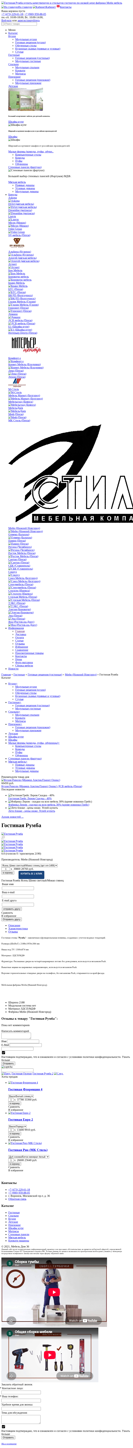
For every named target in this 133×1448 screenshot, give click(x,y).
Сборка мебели (24, 665)
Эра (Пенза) (15, 615)
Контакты (21, 656)
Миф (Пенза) (16, 414)
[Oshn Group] (16, 232)
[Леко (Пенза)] (17, 373)
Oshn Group (15, 228)
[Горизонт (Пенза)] (20, 310)
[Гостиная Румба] (66, 833)
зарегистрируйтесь (28, 20)
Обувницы (21, 164)
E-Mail (5, 1044)
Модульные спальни (27, 67)
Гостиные (14, 54)
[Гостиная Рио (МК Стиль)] (25, 1143)
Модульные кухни (26, 39)
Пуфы (18, 160)
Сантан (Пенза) (17, 559)
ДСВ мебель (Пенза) (20, 320)
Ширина (13, 1002)
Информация (16, 628)
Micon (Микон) (17, 222)
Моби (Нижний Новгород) (24, 528)
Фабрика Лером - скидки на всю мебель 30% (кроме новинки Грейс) (48, 804)
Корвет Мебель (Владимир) (24, 364)
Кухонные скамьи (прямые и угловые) (37, 48)
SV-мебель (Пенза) (19, 235)
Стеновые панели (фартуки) (25, 167)
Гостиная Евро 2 (20, 1119)
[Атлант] (14, 267)
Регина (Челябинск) (20, 546)
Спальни (13, 64)
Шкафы (12, 136)
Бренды (12, 194)
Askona (12, 197)
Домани (13, 314)
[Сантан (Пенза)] (18, 562)
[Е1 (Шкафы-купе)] (20, 329)
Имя (3, 1041)
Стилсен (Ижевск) (19, 590)
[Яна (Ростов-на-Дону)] (22, 624)
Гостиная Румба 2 (43, 1073)
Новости (13, 668)
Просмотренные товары (29, 653)
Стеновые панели (18, 1234)
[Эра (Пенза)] (16, 618)
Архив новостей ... (12, 816)
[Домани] (14, 317)
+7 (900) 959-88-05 (35, 14)
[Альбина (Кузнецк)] (21, 254)
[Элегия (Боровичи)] (21, 612)
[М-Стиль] (15, 392)
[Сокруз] (14, 575)
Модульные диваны (27, 191)
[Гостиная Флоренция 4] (23, 1082)
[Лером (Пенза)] (17, 386)
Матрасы (20, 73)
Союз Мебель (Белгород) (23, 578)
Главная (20, 631)
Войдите (6, 20)
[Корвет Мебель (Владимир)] (25, 367)
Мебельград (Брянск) (20, 401)
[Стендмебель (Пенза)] (22, 587)
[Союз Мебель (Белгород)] (24, 581)
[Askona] (14, 200)
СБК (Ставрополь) (19, 565)
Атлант (12, 264)
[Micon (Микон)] (18, 225)
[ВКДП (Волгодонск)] (22, 298)
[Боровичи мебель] (20, 279)
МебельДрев (15, 407)
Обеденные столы (26, 45)
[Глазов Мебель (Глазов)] (23, 304)
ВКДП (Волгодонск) (20, 295)
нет (34, 1005)
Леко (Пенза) (16, 370)
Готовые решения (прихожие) (32, 79)
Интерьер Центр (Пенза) (22, 332)
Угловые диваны (25, 188)
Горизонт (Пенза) (18, 307)
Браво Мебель (16, 282)
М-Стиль (13, 389)
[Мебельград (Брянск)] (22, 404)
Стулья (19, 51)
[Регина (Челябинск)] (21, 550)
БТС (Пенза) (15, 289)
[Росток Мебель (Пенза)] (23, 556)
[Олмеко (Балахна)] (20, 537)
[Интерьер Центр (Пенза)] (25, 355)
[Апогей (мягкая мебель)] (23, 261)
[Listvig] (13, 219)
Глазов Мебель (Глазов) (22, 301)
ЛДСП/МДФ (28, 1008)
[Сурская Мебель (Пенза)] (24, 599)
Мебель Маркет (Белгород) (24, 395)
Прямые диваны (24, 185)
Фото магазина (24, 662)
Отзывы (20, 643)
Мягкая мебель (17, 182)
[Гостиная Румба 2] (58, 1073)
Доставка (20, 634)
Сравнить (7, 912)
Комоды (20, 157)
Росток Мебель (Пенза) (22, 553)
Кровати (20, 70)
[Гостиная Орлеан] (6, 1073)
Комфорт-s (14, 358)
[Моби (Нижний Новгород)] (25, 531)
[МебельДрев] (17, 411)
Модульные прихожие (28, 83)
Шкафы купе (16, 1228)
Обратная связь (17, 1199)
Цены (18, 659)
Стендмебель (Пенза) (20, 584)
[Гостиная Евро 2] (19, 1112)
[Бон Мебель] (16, 273)
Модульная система (19, 1005)
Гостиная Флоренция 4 (25, 1089)
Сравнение (21, 649)
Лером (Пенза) (16, 376)
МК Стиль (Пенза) (19, 420)
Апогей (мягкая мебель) (22, 257)
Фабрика (13, 1011)
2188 (22, 1002)
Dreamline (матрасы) (20, 210)
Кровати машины (18, 1240)
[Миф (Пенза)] (17, 417)
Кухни (12, 36)
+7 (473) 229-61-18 (12, 14)
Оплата (19, 637)
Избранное (21, 646)
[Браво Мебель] (18, 285)
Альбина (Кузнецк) (19, 251)
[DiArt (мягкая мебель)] (22, 207)
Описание (14, 925)
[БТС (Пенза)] (17, 292)
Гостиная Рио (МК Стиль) (27, 1150)
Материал (14, 1008)
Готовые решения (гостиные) (32, 58)
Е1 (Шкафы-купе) (18, 326)
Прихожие (14, 76)
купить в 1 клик (31, 873)
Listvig (12, 216)
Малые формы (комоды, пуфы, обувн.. (31, 151)
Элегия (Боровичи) (19, 609)
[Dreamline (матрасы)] (21, 213)
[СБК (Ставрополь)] (20, 568)
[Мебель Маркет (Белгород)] (25, 398)
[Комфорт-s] (16, 361)
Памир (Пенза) (17, 540)
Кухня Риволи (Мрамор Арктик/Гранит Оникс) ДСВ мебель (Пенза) (41, 786)
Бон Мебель (15, 270)
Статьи (19, 640)
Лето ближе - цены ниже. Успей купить (31, 810)
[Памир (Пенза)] (18, 543)
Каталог (13, 33)
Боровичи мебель (18, 276)
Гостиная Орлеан (22, 1073)
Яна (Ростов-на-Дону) (21, 621)
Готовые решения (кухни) (30, 42)
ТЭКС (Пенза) (16, 603)
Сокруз (12, 571)
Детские (13, 86)
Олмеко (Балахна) (18, 534)
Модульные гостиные (28, 61)
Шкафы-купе (16, 121)
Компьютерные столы (28, 154)
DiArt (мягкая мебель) (21, 203)
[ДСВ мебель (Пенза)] (21, 323)
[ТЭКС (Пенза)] (18, 606)
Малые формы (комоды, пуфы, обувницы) (34, 742)
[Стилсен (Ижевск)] (20, 593)
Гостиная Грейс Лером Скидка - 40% (30, 798)
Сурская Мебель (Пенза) (22, 596)
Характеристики (18, 928)
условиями (75, 1056)
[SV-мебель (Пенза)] (17, 248)
